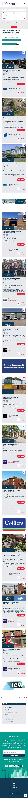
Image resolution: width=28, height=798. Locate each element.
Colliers (9, 90)
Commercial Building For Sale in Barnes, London (11, 650)
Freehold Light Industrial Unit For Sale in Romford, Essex (12, 232)
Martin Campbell (12, 300)
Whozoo (10, 250)
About (14, 781)
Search (14, 26)
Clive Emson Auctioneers (13, 136)
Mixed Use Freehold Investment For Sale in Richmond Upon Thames (11, 280)
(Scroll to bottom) (11, 39)
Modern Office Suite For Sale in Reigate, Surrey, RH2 (11, 445)
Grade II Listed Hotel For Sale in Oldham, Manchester (11, 491)
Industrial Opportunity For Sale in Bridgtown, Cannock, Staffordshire (11, 72)
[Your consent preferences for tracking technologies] (25, 795)
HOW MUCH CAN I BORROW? (9, 44)
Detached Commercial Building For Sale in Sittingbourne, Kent (11, 554)
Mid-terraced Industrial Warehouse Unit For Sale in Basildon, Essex (10, 397)
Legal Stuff (14, 787)
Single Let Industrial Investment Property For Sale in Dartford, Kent (11, 329)
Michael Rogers (11, 462)
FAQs (14, 785)
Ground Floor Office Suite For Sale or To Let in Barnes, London (12, 603)
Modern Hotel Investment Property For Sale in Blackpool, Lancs (11, 165)
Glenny (9, 350)
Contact (14, 783)
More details (21, 83)
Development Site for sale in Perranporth (10, 118)
